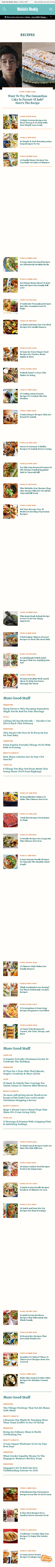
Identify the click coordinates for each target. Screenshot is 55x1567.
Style (6, 717)
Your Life (7, 765)
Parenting (8, 705)
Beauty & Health (11, 753)
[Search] (4, 9)
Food (21, 92)
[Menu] (51, 9)
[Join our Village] (46, 1558)
